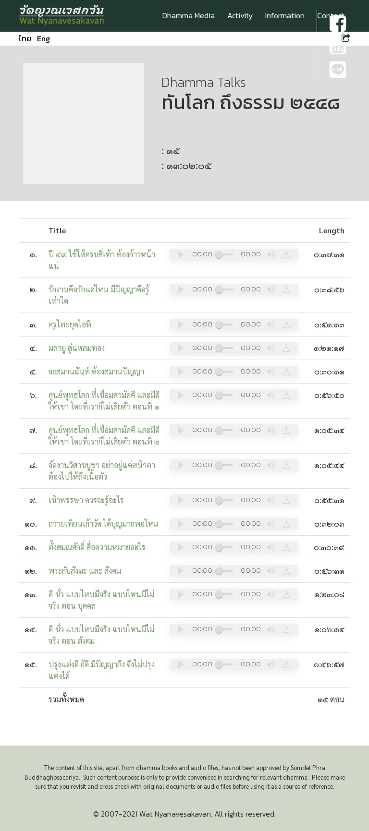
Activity (240, 15)
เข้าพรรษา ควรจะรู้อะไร (86, 500)
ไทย (25, 38)
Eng (43, 38)
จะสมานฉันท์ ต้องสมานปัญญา (96, 371)
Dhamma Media (188, 15)
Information (285, 15)
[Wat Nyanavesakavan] (62, 16)
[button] (181, 254)
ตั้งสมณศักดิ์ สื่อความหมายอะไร (97, 547)
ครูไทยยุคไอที (70, 324)
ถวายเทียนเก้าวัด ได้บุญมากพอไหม (103, 523)
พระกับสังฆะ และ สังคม (85, 571)
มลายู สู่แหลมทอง (77, 348)
